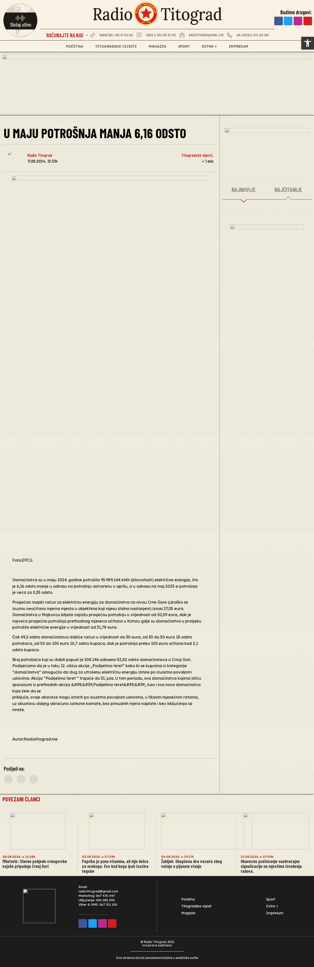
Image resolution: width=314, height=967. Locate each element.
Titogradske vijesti (116, 46)
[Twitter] (288, 21)
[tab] (243, 190)
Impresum (238, 46)
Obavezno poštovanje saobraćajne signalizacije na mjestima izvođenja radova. (271, 866)
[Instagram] (298, 21)
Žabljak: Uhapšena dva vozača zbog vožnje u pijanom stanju (191, 864)
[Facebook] (278, 21)
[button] (8, 779)
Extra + (209, 46)
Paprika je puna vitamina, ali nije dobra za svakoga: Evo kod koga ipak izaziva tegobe (115, 866)
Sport (184, 46)
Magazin (157, 46)
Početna (74, 46)
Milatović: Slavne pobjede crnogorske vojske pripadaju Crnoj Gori (34, 864)
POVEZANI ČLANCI (21, 799)
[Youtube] (307, 21)
